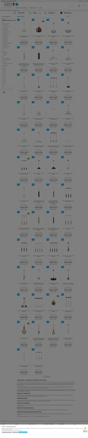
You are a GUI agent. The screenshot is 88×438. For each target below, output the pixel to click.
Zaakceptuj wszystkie (23, 432)
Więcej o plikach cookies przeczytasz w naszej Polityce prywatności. (12, 430)
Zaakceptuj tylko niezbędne (6, 432)
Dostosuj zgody (15, 432)
